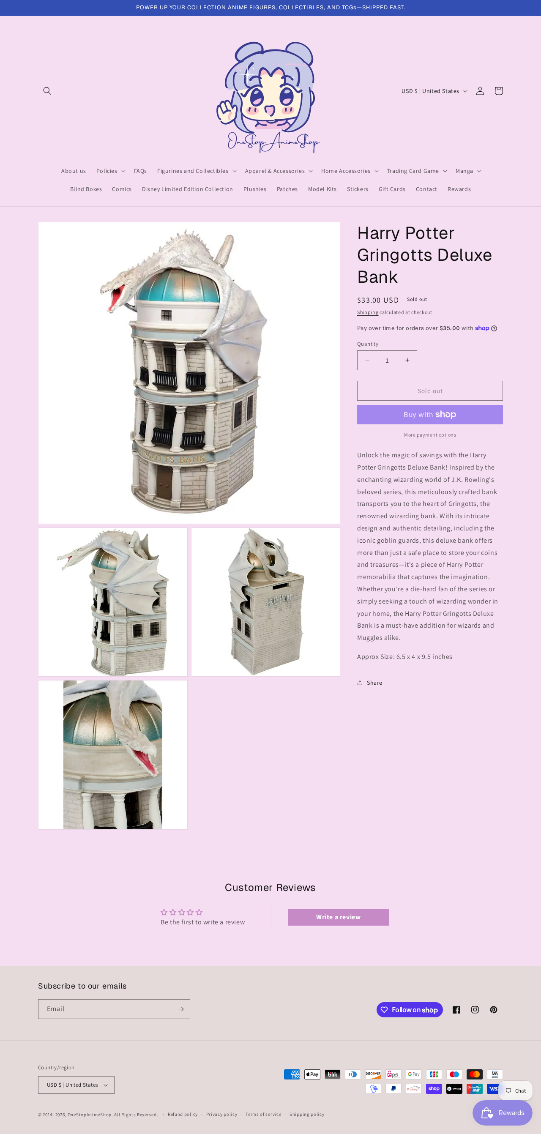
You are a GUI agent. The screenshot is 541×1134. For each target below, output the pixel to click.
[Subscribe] (180, 1009)
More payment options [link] (430, 435)
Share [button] (375, 682)
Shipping (368, 312)
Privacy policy (222, 1114)
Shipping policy (307, 1114)
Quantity (367, 343)
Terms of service (263, 1114)
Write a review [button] (338, 917)
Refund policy (183, 1114)
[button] (47, 91)
